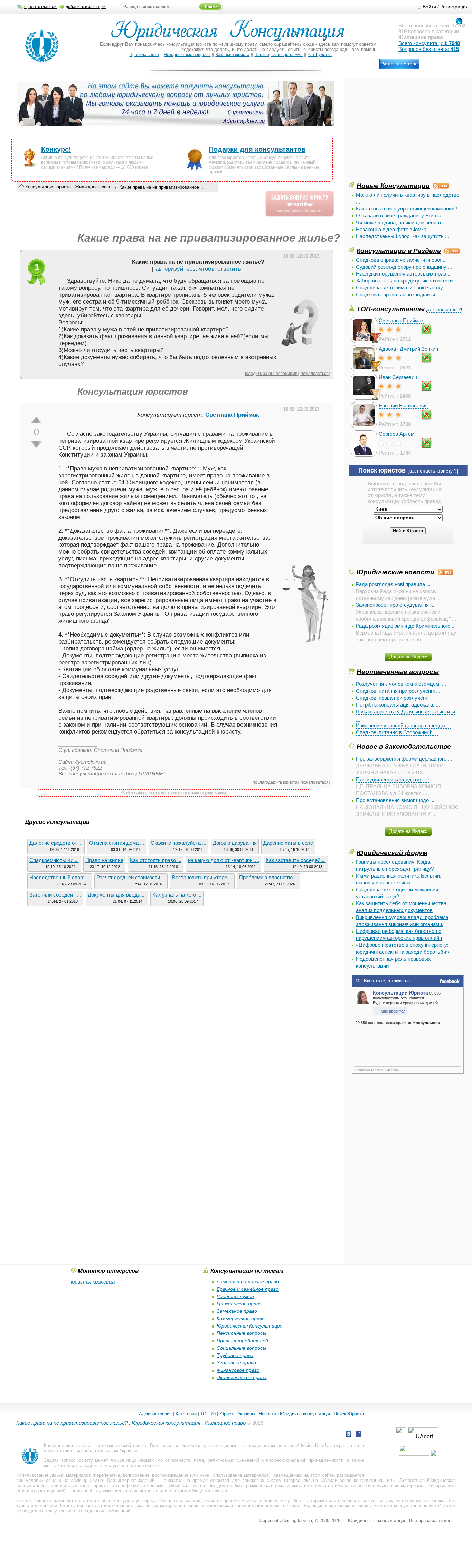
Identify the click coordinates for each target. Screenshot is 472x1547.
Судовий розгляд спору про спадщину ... (404, 267)
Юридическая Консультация (249, 1326)
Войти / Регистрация (446, 6)
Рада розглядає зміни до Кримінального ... (406, 626)
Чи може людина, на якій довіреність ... (402, 222)
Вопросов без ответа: (428, 49)
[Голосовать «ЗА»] (36, 420)
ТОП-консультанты (391, 309)
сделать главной (40, 6)
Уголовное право (236, 1362)
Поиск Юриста (349, 1413)
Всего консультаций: (429, 43)
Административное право (248, 1281)
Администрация (155, 1413)
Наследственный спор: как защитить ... (402, 236)
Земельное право (237, 1311)
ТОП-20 (208, 1413)
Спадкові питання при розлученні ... (398, 691)
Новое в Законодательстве (404, 746)
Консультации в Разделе (399, 250)
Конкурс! (56, 149)
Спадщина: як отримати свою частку (399, 287)
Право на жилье (104, 860)
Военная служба (235, 1296)
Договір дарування (235, 843)
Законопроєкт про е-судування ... (395, 605)
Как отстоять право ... (155, 860)
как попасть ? (444, 309)
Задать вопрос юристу (68, 1460)
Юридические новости (395, 572)
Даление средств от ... (56, 843)
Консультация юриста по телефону (99, 1485)
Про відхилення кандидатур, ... (392, 779)
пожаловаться (315, 373)
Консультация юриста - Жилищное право (68, 186)
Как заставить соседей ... (296, 860)
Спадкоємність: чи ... (54, 860)
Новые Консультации (393, 185)
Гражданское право (239, 1303)
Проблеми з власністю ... (268, 877)
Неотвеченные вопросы (398, 671)
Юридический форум (392, 852)
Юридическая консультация (352, 1480)
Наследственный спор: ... (59, 877)
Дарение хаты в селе (288, 843)
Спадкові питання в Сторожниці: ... (397, 732)
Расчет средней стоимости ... (131, 877)
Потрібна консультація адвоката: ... (398, 705)
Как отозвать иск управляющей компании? (406, 209)
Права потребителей (242, 1340)
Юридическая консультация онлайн (242, 1505)
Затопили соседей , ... (55, 895)
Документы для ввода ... (117, 895)
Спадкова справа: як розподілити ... (398, 294)
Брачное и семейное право (248, 1289)
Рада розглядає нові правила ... (393, 584)
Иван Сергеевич (398, 377)
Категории (186, 1413)
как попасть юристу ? (433, 471)
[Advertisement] (401, 132)
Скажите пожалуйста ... (178, 843)
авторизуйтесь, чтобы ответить (198, 269)
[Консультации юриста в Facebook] (358, 1435)
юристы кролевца (93, 1282)
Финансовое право (238, 1370)
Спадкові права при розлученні (392, 698)
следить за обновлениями (272, 373)
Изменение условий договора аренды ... (403, 725)
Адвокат (93, 1465)
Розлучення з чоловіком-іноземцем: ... (401, 684)
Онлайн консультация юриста (407, 1505)
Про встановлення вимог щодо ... (395, 800)
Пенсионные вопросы (241, 1333)
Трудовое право (235, 1355)
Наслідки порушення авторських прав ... (404, 274)
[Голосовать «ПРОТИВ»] (36, 444)
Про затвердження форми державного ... (404, 759)
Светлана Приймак (401, 320)
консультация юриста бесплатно (147, 1500)
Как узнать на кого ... (176, 895)
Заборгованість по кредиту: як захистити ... (407, 281)
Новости (267, 1413)
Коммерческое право (241, 1318)
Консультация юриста (67, 1445)
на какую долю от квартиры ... (223, 860)
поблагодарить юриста (275, 782)
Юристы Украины (237, 1413)
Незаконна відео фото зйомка (391, 229)
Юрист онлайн (259, 1500)
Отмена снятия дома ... (116, 843)
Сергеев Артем (396, 434)
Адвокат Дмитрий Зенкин (408, 349)
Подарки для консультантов (257, 149)
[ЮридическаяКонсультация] (230, 34)
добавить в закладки (86, 6)
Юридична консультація (305, 1413)
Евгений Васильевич (403, 405)
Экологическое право (241, 1377)
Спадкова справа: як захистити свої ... (401, 260)
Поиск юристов (382, 470)
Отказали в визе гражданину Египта (398, 215)
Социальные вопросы (241, 1348)
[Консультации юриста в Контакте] (348, 1435)
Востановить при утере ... (202, 877)
